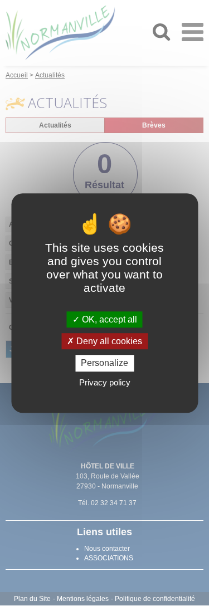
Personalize (104, 363)
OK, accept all (108, 319)
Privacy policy (104, 382)
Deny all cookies (108, 341)
